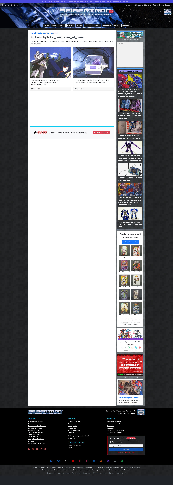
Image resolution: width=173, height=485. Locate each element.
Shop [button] (46, 25)
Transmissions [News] (35, 421)
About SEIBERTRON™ (75, 421)
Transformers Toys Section (37, 424)
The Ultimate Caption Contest (44, 32)
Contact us (71, 438)
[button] (129, 5)
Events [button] (125, 25)
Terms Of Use (72, 428)
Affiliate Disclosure (74, 430)
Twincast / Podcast (113, 424)
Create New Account (74, 445)
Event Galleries (33, 436)
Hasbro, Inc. (116, 470)
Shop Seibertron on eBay (115, 430)
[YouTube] (73, 461)
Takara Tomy (127, 470)
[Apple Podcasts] (115, 461)
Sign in (70, 447)
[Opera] (45, 449)
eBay (138, 39)
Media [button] (116, 25)
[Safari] (33, 449)
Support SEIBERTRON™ (101, 132)
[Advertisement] (19, 57)
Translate (71, 432)
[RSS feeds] (101, 461)
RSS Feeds (110, 428)
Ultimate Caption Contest (129, 397)
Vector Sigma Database (35, 432)
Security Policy (72, 426)
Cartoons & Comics (34, 434)
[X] (65, 461)
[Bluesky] (58, 461)
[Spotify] (121, 461)
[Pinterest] (80, 461)
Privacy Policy (72, 424)
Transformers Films (34, 430)
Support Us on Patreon (114, 432)
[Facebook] (51, 461)
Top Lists (31, 441)
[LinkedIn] (94, 461)
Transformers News (128, 71)
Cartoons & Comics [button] (92, 25)
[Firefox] (37, 449)
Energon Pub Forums (35, 428)
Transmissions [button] (57, 25)
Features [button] (106, 25)
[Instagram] (87, 461)
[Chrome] (29, 449)
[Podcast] (108, 461)
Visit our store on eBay (130, 242)
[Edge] (41, 449)
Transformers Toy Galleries (37, 426)
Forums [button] (70, 25)
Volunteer (110, 426)
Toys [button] (79, 25)
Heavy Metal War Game (36, 439)
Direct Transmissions (122, 438)
